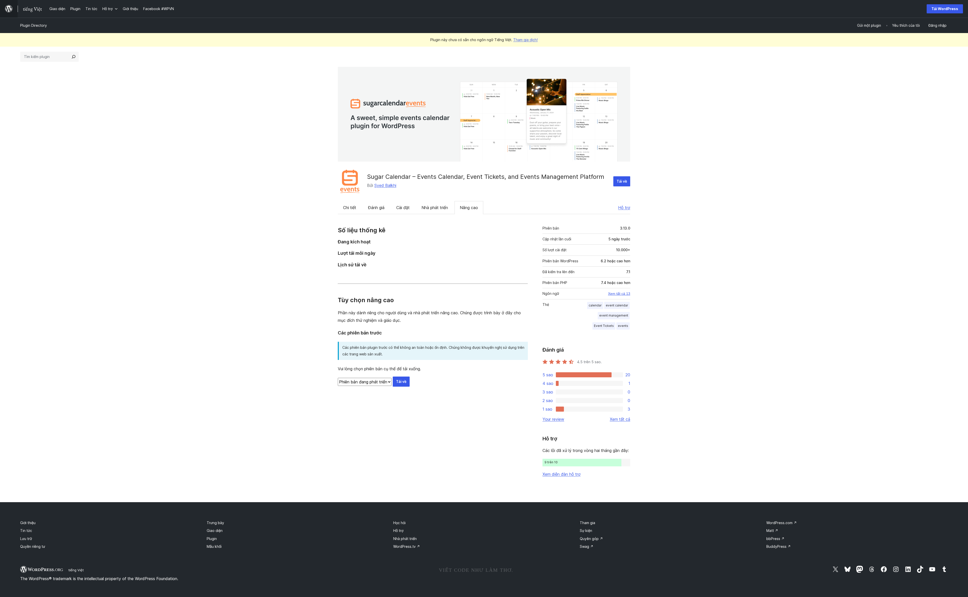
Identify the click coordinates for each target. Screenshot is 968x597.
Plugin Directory (33, 25)
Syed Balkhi (385, 185)
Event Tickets (604, 326)
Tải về (622, 181)
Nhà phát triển (434, 207)
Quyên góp (591, 538)
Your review (553, 419)
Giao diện (215, 530)
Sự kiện (586, 530)
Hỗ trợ (624, 207)
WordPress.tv (406, 546)
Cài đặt (403, 207)
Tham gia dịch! (525, 40)
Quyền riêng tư (32, 546)
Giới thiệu (28, 523)
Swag (586, 546)
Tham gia (587, 523)
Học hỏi (399, 523)
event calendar (617, 305)
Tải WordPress (944, 9)
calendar (595, 305)
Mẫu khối (214, 546)
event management (613, 315)
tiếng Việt (76, 570)
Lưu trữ (26, 538)
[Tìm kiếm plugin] (74, 57)
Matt (772, 530)
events (623, 326)
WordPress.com (781, 523)
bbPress (775, 538)
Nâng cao (469, 207)
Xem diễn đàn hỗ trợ (561, 474)
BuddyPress (778, 546)
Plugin (212, 538)
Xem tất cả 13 (619, 294)
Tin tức (26, 530)
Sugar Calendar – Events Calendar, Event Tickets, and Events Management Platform (485, 176)
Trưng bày (215, 523)
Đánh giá (376, 207)
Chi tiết (349, 207)
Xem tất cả (620, 419)
